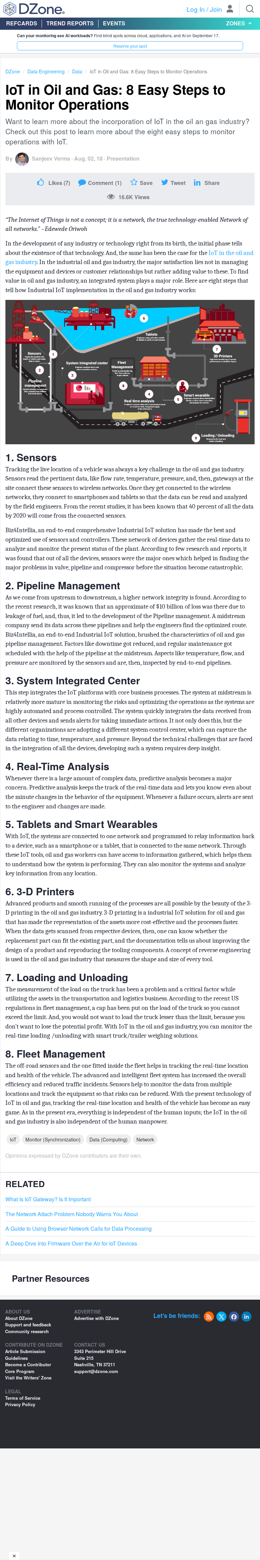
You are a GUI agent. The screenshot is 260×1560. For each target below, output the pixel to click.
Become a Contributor (28, 1364)
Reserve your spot (130, 46)
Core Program (20, 1371)
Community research (27, 1331)
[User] (230, 9)
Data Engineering (46, 71)
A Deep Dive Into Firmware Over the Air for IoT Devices (71, 1243)
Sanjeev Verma (51, 158)
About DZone (18, 1318)
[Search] (250, 8)
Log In (196, 9)
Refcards (21, 23)
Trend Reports (70, 23)
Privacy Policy (20, 1404)
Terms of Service (22, 1398)
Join (216, 9)
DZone (12, 71)
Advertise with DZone (96, 1318)
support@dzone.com (96, 1371)
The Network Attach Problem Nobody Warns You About (71, 1214)
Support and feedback (28, 1324)
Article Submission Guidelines (25, 1354)
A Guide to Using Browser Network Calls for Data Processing (78, 1228)
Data (77, 71)
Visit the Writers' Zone (28, 1377)
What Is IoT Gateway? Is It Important (48, 1199)
